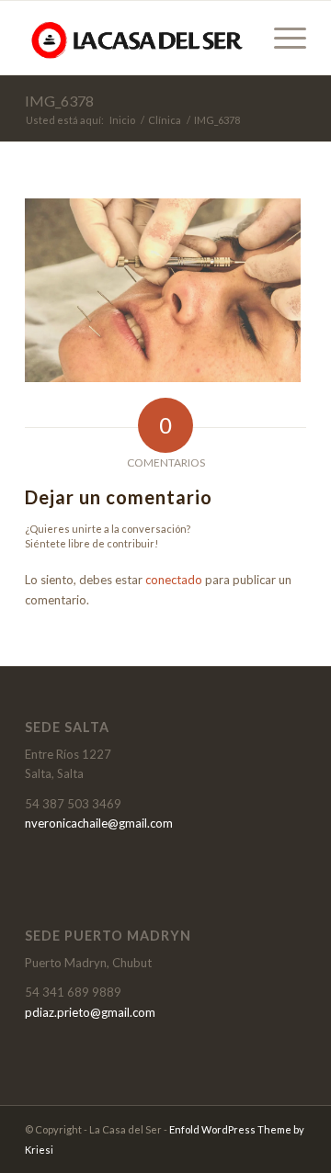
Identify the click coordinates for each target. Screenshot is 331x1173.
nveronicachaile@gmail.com (99, 823)
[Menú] (281, 37)
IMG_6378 (59, 100)
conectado (173, 579)
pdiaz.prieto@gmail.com (90, 1012)
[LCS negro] (137, 37)
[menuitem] (281, 37)
